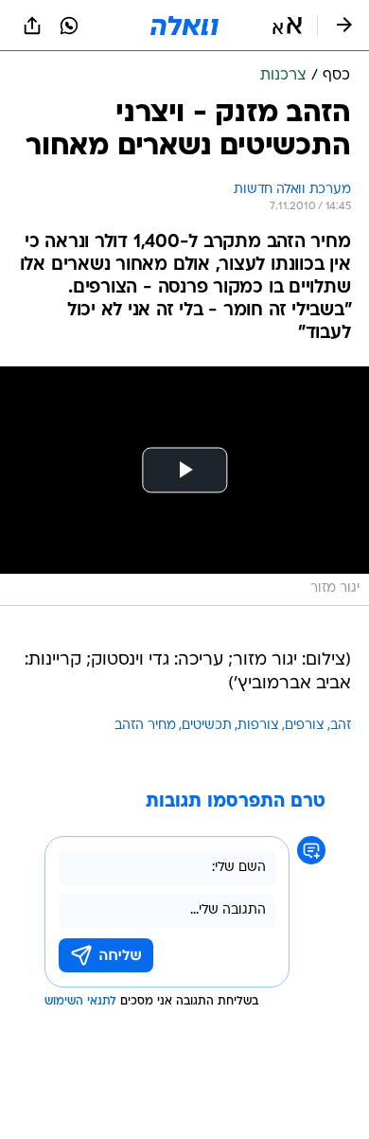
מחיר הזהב (145, 726)
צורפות (258, 726)
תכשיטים (207, 726)
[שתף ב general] (32, 25)
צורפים (305, 726)
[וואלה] (184, 25)
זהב (340, 726)
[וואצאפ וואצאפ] (69, 25)
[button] (287, 25)
